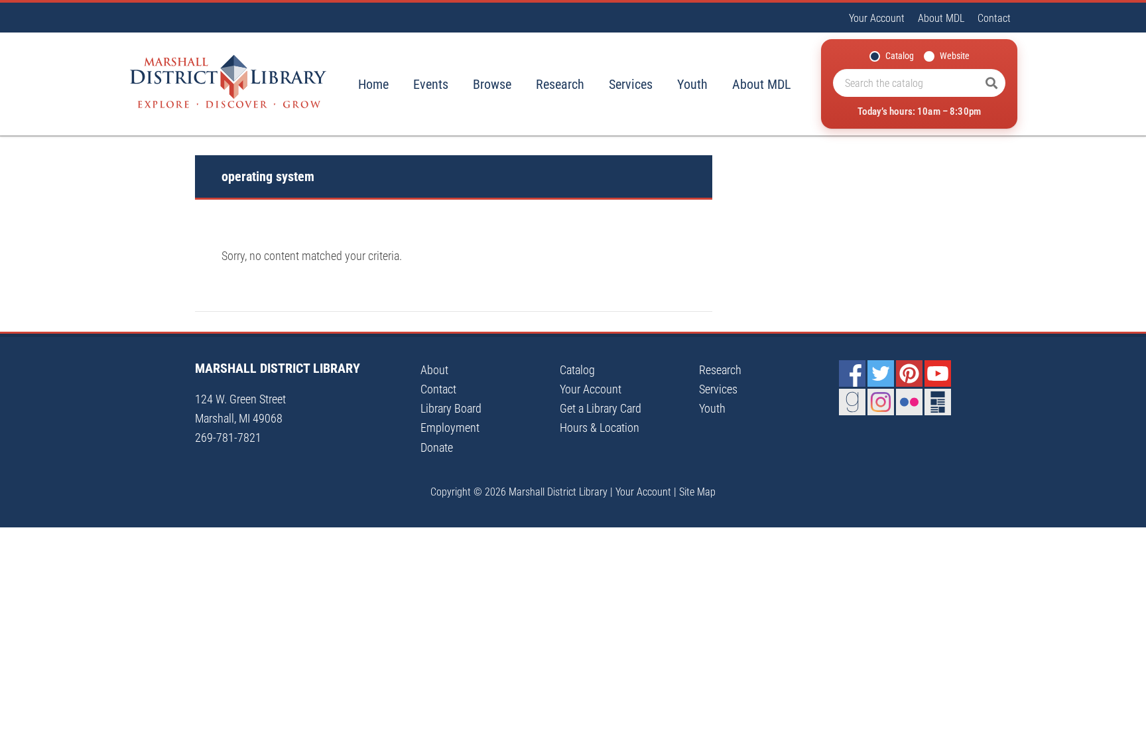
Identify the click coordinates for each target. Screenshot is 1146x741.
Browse (492, 84)
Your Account (877, 18)
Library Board (450, 408)
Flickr (909, 402)
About (434, 370)
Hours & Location (599, 428)
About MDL (941, 18)
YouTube (937, 373)
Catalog (899, 55)
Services (631, 84)
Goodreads (852, 402)
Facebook (852, 373)
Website (955, 55)
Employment (449, 428)
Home (373, 84)
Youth (692, 84)
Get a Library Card (600, 408)
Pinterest (909, 373)
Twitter (880, 373)
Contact (994, 18)
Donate (436, 447)
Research (560, 84)
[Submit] (991, 83)
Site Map (697, 492)
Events (430, 84)
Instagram (880, 402)
